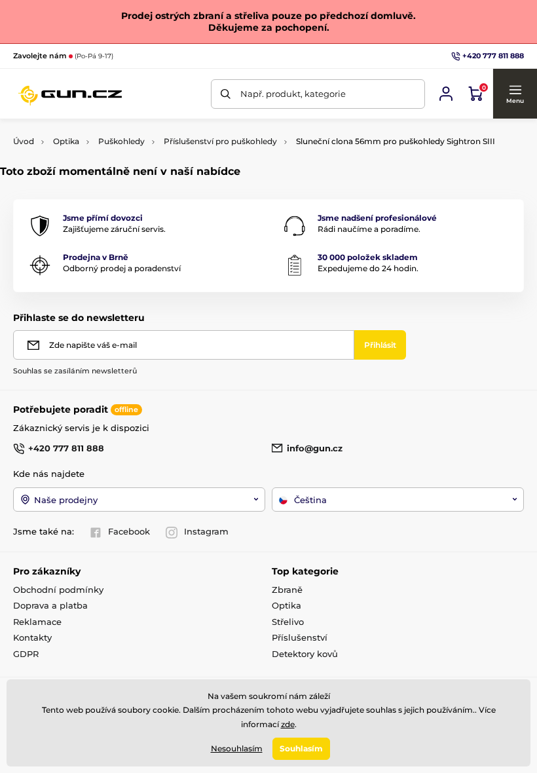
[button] (514, 94)
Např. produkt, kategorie (293, 93)
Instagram (206, 531)
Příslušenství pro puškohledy (220, 141)
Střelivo (288, 621)
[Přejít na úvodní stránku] (69, 93)
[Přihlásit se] (446, 94)
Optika (66, 141)
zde (288, 724)
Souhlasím (301, 748)
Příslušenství (299, 637)
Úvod (23, 141)
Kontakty (32, 637)
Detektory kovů (305, 654)
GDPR (26, 654)
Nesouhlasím (237, 748)
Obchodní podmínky (58, 589)
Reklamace (37, 621)
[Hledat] (225, 94)
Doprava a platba (50, 605)
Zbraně (287, 589)
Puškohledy (121, 141)
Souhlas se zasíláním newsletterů (75, 370)
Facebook (129, 531)
